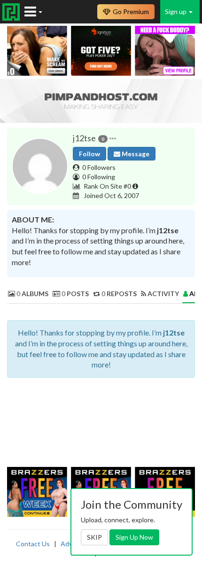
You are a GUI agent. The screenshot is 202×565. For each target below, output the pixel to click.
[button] (113, 138)
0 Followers (99, 167)
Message (134, 154)
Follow (89, 154)
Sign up (176, 11)
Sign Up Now (134, 537)
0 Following (98, 177)
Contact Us (33, 544)
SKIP (94, 537)
